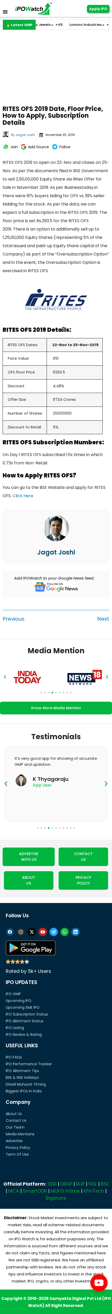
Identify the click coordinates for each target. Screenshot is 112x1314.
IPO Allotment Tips (22, 1070)
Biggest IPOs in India (24, 1091)
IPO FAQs (14, 1057)
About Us (14, 1113)
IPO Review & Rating (24, 1034)
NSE (93, 1184)
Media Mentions (20, 1134)
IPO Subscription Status (27, 1014)
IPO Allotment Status (24, 1021)
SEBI (52, 1184)
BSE (105, 1184)
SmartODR (35, 1191)
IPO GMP (13, 994)
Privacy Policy (18, 1147)
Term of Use (17, 1154)
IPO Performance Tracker (29, 1064)
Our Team (15, 1127)
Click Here (23, 496)
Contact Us (16, 1120)
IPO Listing (15, 1027)
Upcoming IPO (19, 1000)
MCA (13, 1191)
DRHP (66, 1184)
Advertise (14, 1140)
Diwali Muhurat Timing (26, 1084)
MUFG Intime (65, 1191)
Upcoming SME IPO (23, 1007)
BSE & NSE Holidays (22, 1077)
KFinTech (94, 1191)
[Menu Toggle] (5, 11)
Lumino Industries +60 (82, 24)
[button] (5, 677)
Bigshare (56, 1198)
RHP (80, 1184)
